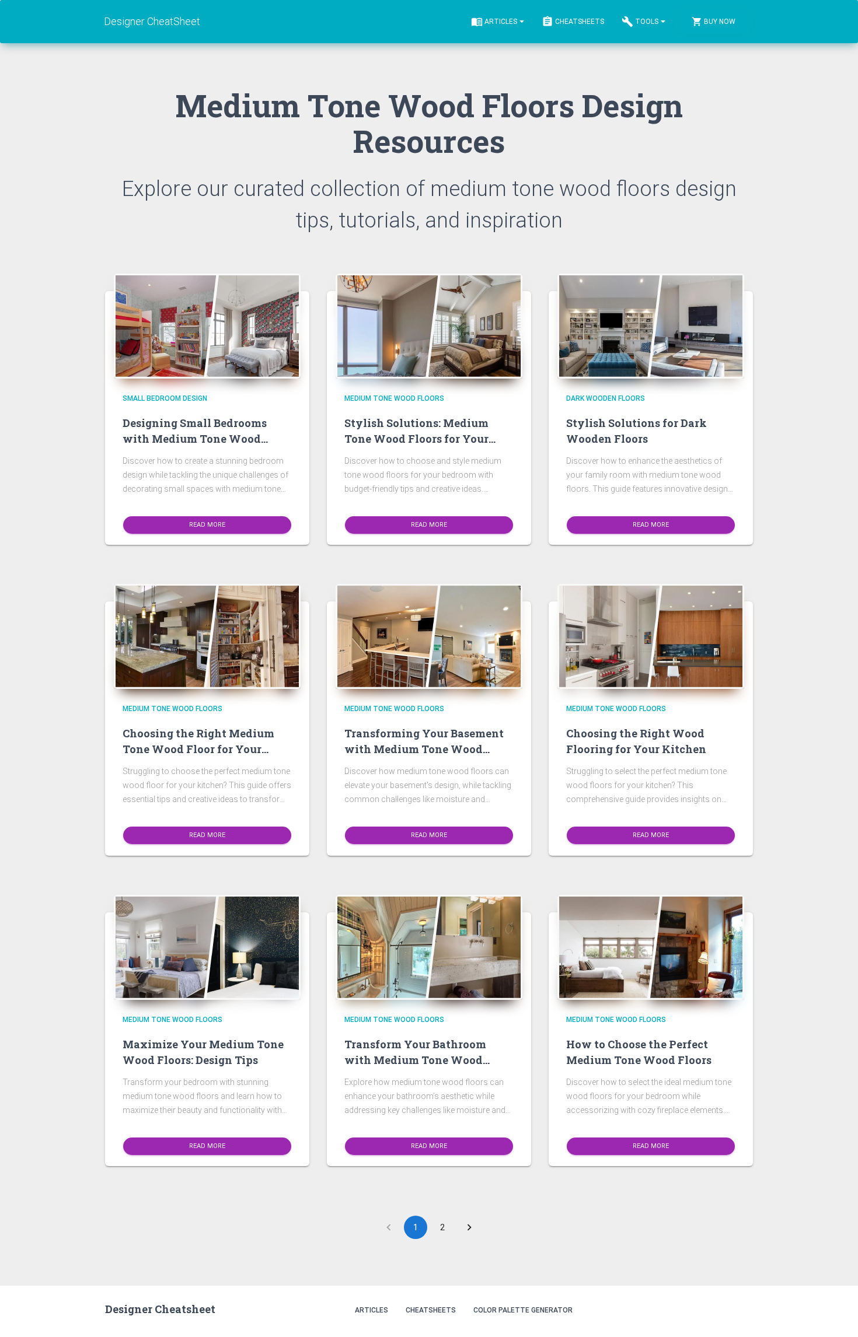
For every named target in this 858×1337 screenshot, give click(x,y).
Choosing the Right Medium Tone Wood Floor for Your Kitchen (198, 749)
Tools (646, 22)
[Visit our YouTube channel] (740, 1309)
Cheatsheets (579, 22)
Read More (207, 524)
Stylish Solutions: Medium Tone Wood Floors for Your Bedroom (416, 438)
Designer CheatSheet (152, 21)
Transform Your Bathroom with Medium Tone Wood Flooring (415, 1060)
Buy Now (719, 22)
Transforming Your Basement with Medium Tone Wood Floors (424, 749)
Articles (500, 22)
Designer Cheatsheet (160, 1309)
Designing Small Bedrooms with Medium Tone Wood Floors (195, 438)
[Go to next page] (469, 1227)
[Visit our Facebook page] (715, 1309)
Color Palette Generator (523, 1310)
